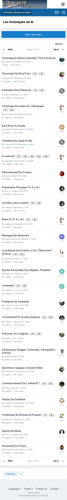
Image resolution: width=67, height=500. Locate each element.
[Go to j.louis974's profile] (62, 400)
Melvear (8, 419)
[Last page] (63, 49)
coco (7, 434)
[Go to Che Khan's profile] (62, 318)
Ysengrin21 (10, 144)
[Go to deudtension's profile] (62, 74)
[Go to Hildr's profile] (62, 107)
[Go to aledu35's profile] (62, 271)
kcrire (7, 176)
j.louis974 (9, 403)
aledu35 (9, 78)
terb (7, 94)
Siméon (8, 321)
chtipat (8, 207)
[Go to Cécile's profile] (62, 303)
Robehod (9, 449)
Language (14, 488)
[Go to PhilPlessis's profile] (62, 447)
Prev (10, 49)
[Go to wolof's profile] (62, 334)
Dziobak (9, 114)
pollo (7, 388)
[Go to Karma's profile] (62, 351)
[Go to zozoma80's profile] (62, 369)
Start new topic (33, 34)
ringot (7, 61)
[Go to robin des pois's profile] (62, 236)
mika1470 (9, 129)
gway (7, 338)
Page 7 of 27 (33, 49)
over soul (9, 305)
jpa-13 (8, 191)
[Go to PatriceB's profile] (62, 415)
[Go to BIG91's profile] (62, 384)
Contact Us (41, 488)
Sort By (59, 44)
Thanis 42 (10, 371)
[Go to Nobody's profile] (62, 59)
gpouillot (9, 161)
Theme (28, 488)
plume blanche (12, 239)
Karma (8, 356)
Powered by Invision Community (33, 495)
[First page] (4, 49)
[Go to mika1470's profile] (62, 127)
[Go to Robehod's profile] (62, 188)
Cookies (54, 488)
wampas (9, 224)
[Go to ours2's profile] (62, 173)
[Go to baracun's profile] (62, 251)
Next (56, 49)
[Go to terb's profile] (62, 91)
